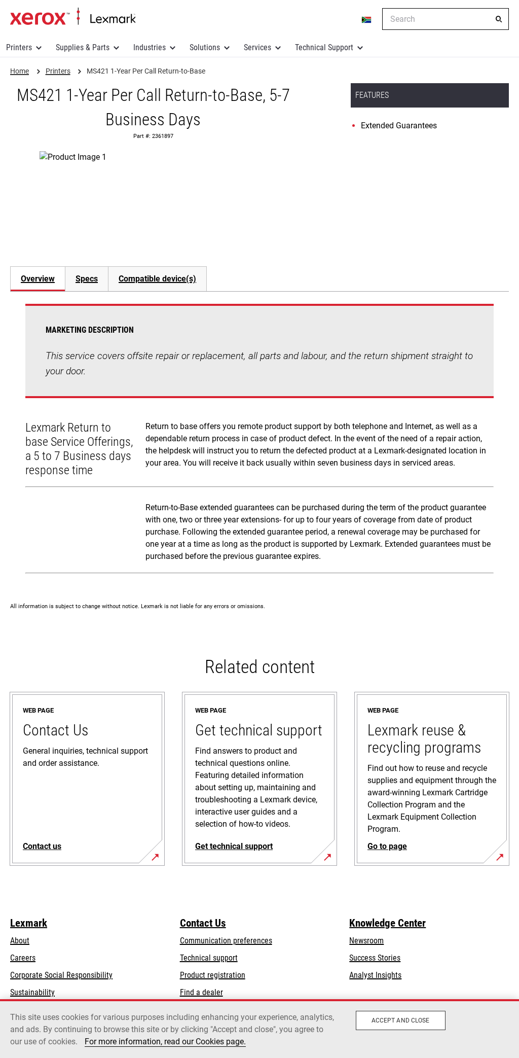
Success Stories (374, 958)
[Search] (499, 19)
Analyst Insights (375, 975)
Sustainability (32, 992)
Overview (38, 279)
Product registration (212, 975)
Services (257, 47)
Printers (19, 47)
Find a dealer (201, 992)
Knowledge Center (387, 923)
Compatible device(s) (157, 279)
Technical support (209, 958)
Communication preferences (226, 940)
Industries (149, 47)
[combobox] (445, 19)
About (19, 940)
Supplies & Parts (82, 47)
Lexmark (28, 923)
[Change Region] (367, 19)
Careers (22, 958)
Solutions (205, 47)
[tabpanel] (259, 441)
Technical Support (324, 47)
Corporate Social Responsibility (61, 975)
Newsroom (366, 940)
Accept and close (401, 1020)
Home (72, 16)
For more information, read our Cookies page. (165, 1041)
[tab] (37, 278)
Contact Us (203, 923)
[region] (259, 1028)
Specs (87, 279)
